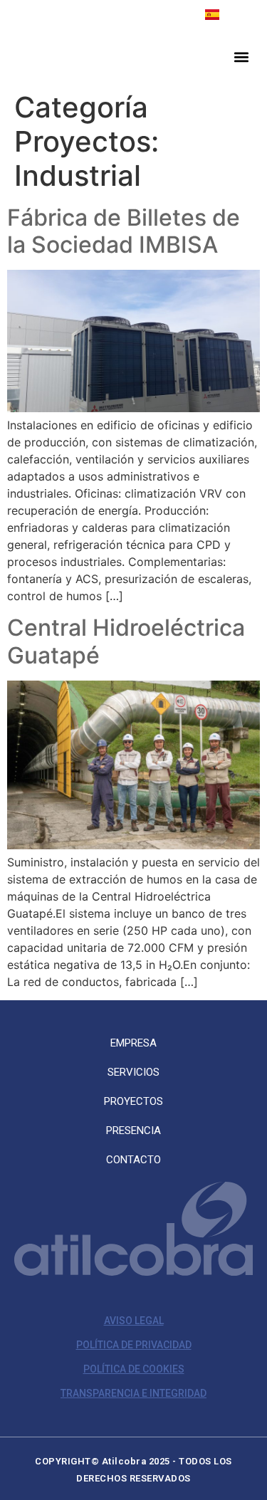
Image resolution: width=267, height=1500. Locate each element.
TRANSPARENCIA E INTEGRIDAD (133, 1393)
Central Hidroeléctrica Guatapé (126, 641)
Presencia (133, 1130)
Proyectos (133, 1101)
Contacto (133, 1159)
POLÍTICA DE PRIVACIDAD (134, 1344)
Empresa (133, 1043)
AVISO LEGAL (134, 1320)
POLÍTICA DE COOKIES (133, 1369)
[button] (241, 56)
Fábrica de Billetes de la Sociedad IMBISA (123, 231)
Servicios (133, 1072)
